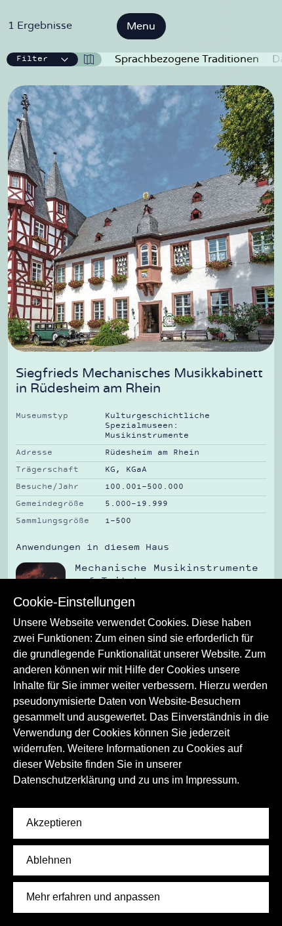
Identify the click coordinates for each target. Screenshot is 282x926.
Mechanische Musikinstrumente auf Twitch (166, 575)
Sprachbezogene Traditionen (187, 59)
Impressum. (212, 780)
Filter (32, 59)
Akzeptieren (54, 822)
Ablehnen (48, 860)
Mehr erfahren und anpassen (93, 896)
